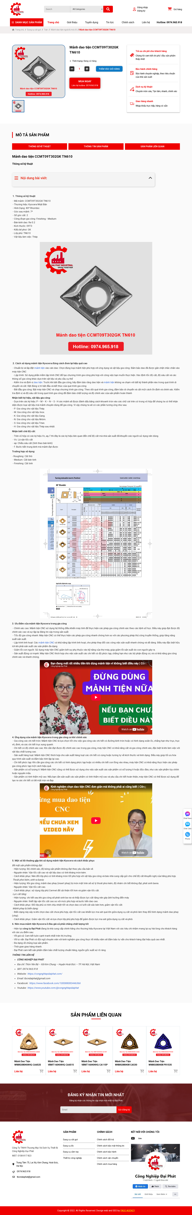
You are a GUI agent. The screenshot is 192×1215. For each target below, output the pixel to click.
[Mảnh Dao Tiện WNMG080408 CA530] (129, 1042)
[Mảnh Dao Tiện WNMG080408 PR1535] (163, 1042)
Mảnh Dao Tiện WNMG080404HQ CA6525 (27, 1063)
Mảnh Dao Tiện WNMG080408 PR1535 (160, 1063)
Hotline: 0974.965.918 (169, 22)
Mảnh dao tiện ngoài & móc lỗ (64, 30)
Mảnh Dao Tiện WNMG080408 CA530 (126, 1063)
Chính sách (128, 22)
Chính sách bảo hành (106, 1152)
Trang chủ (53, 22)
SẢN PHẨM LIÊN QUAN (152, 146)
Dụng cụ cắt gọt (34, 30)
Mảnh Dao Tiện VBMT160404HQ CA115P (95, 1063)
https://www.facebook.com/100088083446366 (55, 983)
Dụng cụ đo (68, 1145)
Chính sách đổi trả (105, 1139)
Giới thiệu (72, 22)
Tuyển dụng (91, 22)
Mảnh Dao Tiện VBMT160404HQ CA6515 (61, 1063)
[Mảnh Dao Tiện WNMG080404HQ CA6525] (28, 1042)
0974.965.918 (23, 1171)
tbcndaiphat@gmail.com (28, 1177)
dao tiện (38, 382)
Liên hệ (146, 22)
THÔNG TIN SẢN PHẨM (96, 146)
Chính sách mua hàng (107, 1164)
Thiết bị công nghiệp (72, 1158)
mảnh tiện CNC (46, 642)
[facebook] (155, 1171)
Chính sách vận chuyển (107, 1158)
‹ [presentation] (13, 1051)
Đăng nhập (142, 7)
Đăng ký (141, 10)
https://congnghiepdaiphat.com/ (44, 973)
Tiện (46, 30)
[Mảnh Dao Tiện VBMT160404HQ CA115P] (96, 1042)
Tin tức (110, 22)
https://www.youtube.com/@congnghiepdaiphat (53, 987)
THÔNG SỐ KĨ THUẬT (39, 146)
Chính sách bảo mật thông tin (110, 1145)
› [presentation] (179, 1051)
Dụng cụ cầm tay (71, 1152)
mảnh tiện (39, 368)
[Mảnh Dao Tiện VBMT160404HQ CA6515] (62, 1042)
